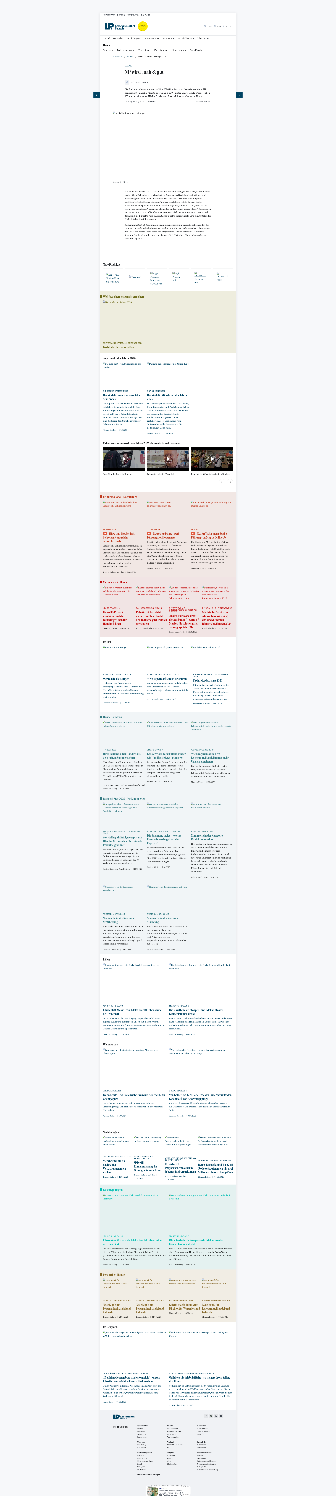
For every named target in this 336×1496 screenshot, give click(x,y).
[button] (136, 82)
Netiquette (201, 1467)
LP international (151, 38)
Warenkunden (160, 50)
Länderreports (179, 50)
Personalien (142, 1437)
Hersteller (118, 38)
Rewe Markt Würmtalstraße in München (210, 473)
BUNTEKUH (142, 1458)
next (230, 482)
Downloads (201, 1448)
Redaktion (141, 1448)
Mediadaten (133, 15)
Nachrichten (172, 1429)
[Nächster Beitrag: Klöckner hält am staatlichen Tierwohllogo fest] (239, 95)
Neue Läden (143, 50)
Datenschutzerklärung (206, 1461)
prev (222, 482)
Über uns (202, 38)
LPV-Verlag (141, 1445)
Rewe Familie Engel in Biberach (118, 473)
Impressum (201, 1458)
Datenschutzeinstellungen (148, 1474)
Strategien (108, 50)
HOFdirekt (141, 1469)
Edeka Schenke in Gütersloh (160, 473)
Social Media (196, 50)
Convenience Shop (145, 1461)
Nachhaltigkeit (133, 38)
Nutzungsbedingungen (206, 1464)
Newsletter (109, 15)
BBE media (141, 1455)
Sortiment (141, 1434)
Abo (169, 1461)
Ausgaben (171, 1455)
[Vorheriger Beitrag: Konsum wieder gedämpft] (96, 95)
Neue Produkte (203, 1431)
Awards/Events (185, 38)
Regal (139, 1464)
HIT (168, 1448)
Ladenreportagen (125, 50)
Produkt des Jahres (175, 1445)
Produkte (167, 38)
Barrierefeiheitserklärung (207, 1469)
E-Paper (121, 15)
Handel (106, 38)
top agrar (141, 1467)
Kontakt (145, 15)
